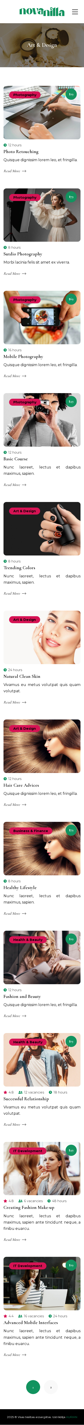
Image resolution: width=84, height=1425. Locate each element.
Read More (12, 171)
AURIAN (71, 1417)
